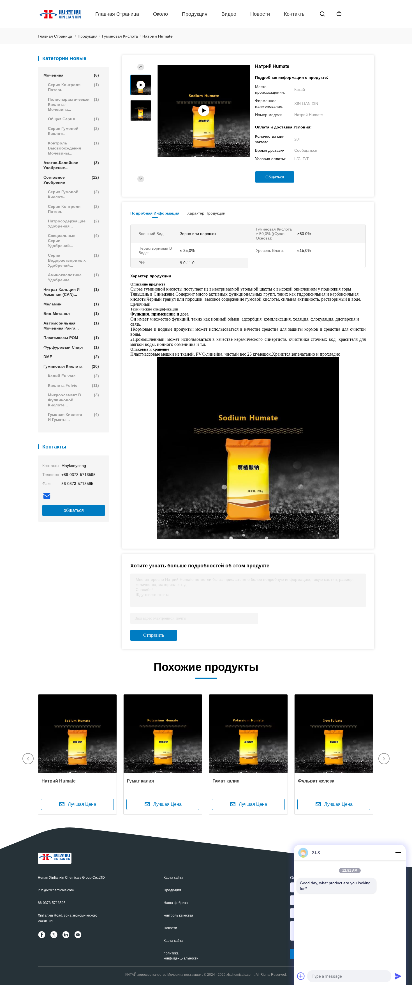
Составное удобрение (71, 180)
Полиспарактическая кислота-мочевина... (73, 104)
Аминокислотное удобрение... (73, 277)
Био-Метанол (71, 313)
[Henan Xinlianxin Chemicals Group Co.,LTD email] (46, 495)
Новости (260, 14)
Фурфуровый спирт (71, 347)
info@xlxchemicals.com (56, 890)
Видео (228, 14)
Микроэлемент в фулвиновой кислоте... (73, 400)
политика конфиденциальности (181, 955)
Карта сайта (173, 878)
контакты (294, 14)
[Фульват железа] (334, 733)
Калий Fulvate (73, 376)
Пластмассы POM (71, 337)
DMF (71, 357)
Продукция (194, 14)
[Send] (398, 976)
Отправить (153, 635)
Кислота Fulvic (73, 385)
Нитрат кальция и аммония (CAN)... (71, 292)
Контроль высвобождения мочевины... (73, 148)
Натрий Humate (58, 781)
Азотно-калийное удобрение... (71, 165)
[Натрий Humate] (77, 733)
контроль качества (178, 915)
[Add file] (301, 976)
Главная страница (117, 14)
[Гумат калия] (163, 733)
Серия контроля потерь (73, 87)
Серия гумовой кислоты (73, 131)
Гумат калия (140, 781)
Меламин (71, 304)
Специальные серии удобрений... (73, 240)
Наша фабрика (176, 903)
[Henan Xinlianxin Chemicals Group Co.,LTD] (60, 14)
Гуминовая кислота (71, 366)
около (160, 14)
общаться (74, 510)
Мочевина (71, 75)
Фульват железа (316, 781)
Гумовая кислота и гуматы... (73, 417)
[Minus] (398, 852)
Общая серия (73, 119)
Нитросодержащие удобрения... (73, 223)
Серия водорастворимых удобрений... (73, 260)
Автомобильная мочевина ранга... (71, 325)
